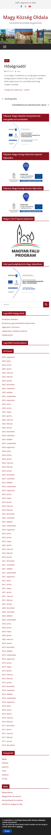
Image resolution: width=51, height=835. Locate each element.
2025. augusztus (8, 400)
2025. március (7, 420)
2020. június (7, 627)
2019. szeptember (9, 655)
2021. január (7, 604)
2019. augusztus (8, 659)
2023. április (7, 502)
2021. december (8, 561)
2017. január (7, 741)
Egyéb (4, 759)
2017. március (7, 733)
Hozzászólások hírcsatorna (12, 800)
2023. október (7, 482)
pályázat (5, 775)
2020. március (7, 639)
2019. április (7, 671)
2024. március (7, 463)
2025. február (7, 424)
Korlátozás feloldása (10, 319)
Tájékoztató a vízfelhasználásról (14, 331)
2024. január (7, 471)
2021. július (6, 580)
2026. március (7, 373)
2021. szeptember (9, 573)
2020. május (7, 631)
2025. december (8, 384)
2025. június (7, 408)
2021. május (7, 588)
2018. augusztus (8, 702)
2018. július (6, 706)
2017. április (7, 729)
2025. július (6, 404)
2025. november (8, 388)
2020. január (7, 643)
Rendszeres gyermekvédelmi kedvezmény (18, 323)
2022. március (7, 549)
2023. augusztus (8, 490)
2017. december (8, 725)
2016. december (8, 745)
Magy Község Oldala (25, 17)
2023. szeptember (9, 486)
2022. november (8, 518)
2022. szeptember (9, 526)
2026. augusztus (8, 357)
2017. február (7, 737)
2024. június (7, 455)
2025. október (7, 392)
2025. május (7, 412)
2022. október (7, 522)
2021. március (7, 596)
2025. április (7, 416)
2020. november (8, 612)
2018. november (8, 690)
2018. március (7, 718)
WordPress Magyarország (12, 804)
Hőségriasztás (7, 335)
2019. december (8, 647)
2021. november (8, 565)
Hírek (7, 61)
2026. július (6, 361)
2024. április (7, 459)
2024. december (8, 431)
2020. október (7, 616)
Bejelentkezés (7, 792)
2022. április (7, 545)
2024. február (7, 467)
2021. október (7, 569)
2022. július (6, 533)
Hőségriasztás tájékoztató (13, 90)
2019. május (7, 667)
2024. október (7, 439)
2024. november (8, 435)
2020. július (6, 624)
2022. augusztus (8, 529)
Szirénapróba (11, 99)
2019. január (7, 682)
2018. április (7, 714)
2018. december (8, 686)
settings (20, 827)
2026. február (7, 377)
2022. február (7, 553)
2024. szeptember (9, 443)
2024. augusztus (8, 447)
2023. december (8, 475)
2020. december (8, 608)
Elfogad (7, 831)
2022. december (8, 514)
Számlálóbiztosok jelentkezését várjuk (29, 105)
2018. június (7, 710)
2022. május (7, 541)
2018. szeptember (9, 698)
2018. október (7, 694)
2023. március (7, 506)
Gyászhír (5, 767)
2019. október (7, 651)
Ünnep (4, 779)
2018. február (7, 721)
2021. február (7, 600)
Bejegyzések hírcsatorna (11, 796)
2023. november (8, 478)
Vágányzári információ (11, 327)
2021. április (7, 592)
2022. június (7, 537)
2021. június (7, 584)
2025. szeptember (9, 396)
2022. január (7, 557)
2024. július (6, 451)
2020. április (7, 635)
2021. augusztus (8, 576)
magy (18, 71)
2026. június (7, 365)
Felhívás (5, 763)
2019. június (7, 663)
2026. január (7, 380)
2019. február (7, 678)
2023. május (7, 498)
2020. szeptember (9, 620)
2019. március (7, 674)
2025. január (7, 428)
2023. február (7, 510)
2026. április (7, 369)
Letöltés (26, 90)
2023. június (7, 494)
